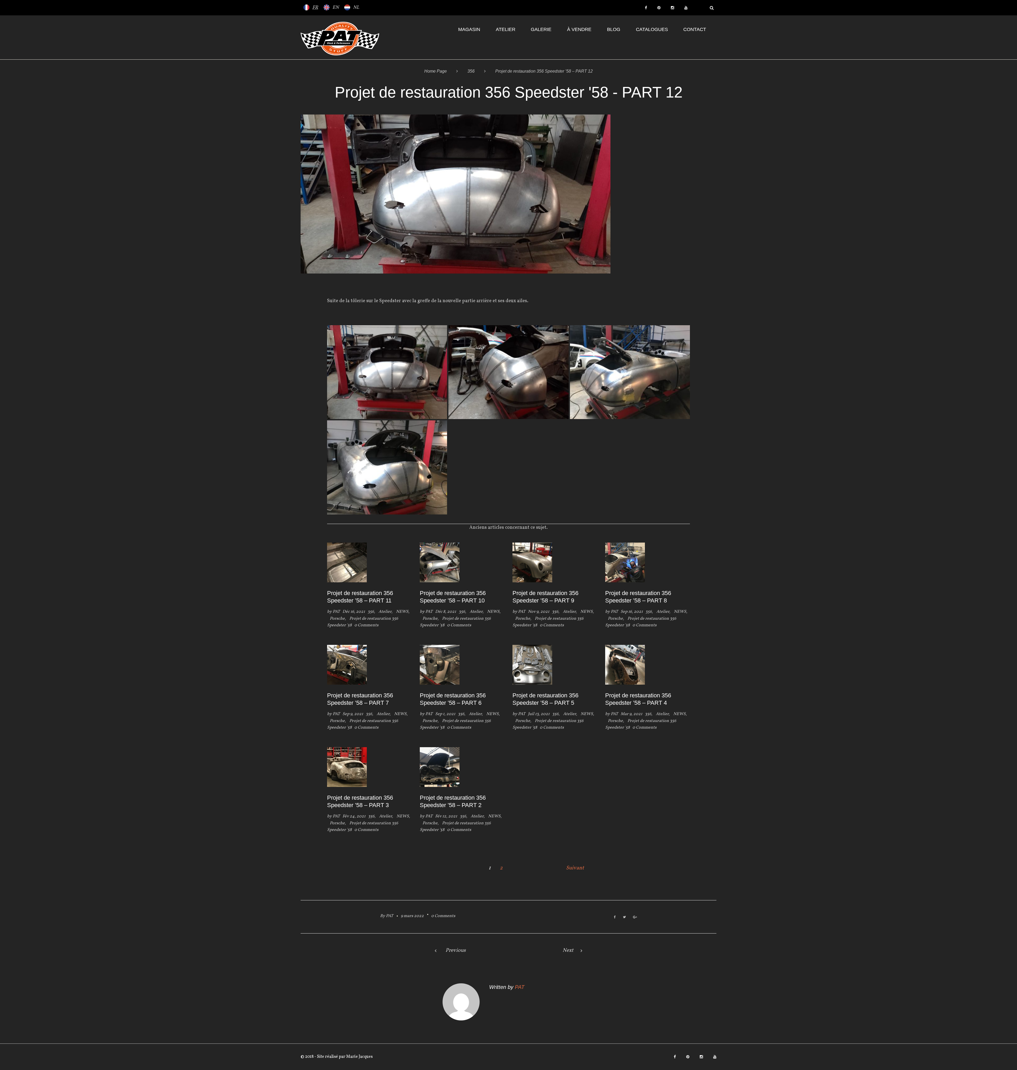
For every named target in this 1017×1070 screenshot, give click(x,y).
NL (356, 7)
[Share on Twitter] (624, 917)
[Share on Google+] (635, 917)
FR (315, 7)
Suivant (575, 868)
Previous (455, 950)
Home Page (435, 71)
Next (568, 950)
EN (335, 7)
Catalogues (652, 29)
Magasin (469, 29)
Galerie (541, 29)
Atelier (505, 29)
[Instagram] (672, 7)
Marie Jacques (359, 1057)
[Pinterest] (659, 7)
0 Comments (443, 916)
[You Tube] (686, 7)
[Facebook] (646, 7)
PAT (336, 612)
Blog (613, 29)
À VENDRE (579, 29)
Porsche (337, 619)
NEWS (402, 612)
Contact (694, 29)
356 (471, 71)
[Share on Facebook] (615, 917)
